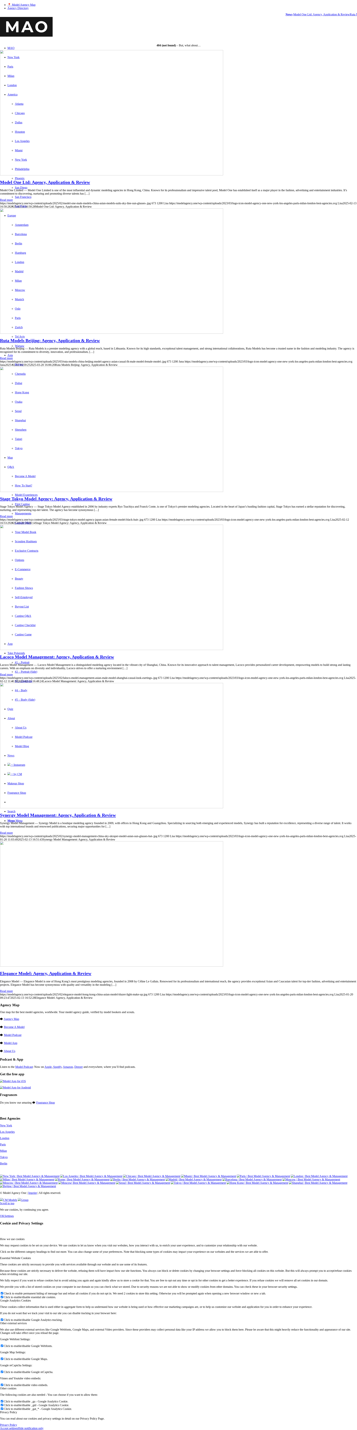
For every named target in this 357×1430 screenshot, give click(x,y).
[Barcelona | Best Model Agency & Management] (252, 1179)
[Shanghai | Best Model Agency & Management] (318, 1182)
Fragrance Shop (45, 1102)
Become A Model (14, 1027)
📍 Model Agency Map (21, 4)
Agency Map (11, 1019)
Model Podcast (12, 1035)
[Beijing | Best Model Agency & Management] (28, 1186)
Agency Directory (18, 8)
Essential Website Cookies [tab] (15, 1258)
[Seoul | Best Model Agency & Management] (143, 1182)
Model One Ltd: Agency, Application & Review (310, 14)
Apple (48, 1066)
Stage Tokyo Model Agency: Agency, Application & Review (56, 498)
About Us (9, 1051)
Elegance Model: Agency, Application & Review (45, 973)
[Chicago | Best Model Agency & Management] (151, 1176)
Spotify (57, 1066)
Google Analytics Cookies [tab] (15, 1300)
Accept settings (9, 1428)
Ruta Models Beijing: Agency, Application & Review (50, 340)
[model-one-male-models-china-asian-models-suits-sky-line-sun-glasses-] (111, 174)
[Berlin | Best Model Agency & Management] (137, 1179)
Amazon (68, 1066)
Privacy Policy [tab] (8, 1412)
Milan (3, 1150)
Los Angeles (7, 1131)
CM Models (10, 1200)
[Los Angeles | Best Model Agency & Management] (91, 1176)
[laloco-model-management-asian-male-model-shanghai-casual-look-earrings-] (111, 649)
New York (6, 1125)
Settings (9, 1216)
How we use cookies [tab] (12, 1239)
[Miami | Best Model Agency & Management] (208, 1176)
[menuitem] (182, 5)
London (4, 1138)
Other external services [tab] (13, 1323)
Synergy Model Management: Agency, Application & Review (58, 815)
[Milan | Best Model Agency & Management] (27, 1179)
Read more (6, 199)
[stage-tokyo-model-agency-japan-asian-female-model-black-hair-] (111, 490)
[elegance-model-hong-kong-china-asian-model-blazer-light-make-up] (111, 965)
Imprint (32, 1192)
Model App (10, 1043)
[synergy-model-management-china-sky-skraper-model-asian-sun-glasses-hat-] (111, 807)
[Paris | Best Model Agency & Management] (263, 1176)
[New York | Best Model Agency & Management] (30, 1176)
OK (2, 1216)
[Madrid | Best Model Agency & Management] (194, 1179)
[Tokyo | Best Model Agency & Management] (198, 1182)
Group (24, 1200)
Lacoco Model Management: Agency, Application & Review (57, 656)
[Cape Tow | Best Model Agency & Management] (86, 1182)
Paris (3, 1144)
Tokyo (4, 1157)
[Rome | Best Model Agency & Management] (82, 1179)
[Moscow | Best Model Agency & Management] (311, 1179)
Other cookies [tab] (8, 1388)
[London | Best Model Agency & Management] (319, 1176)
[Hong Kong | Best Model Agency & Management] (257, 1182)
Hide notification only (31, 1428)
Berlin (3, 1163)
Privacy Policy (8, 1424)
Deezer (78, 1066)
